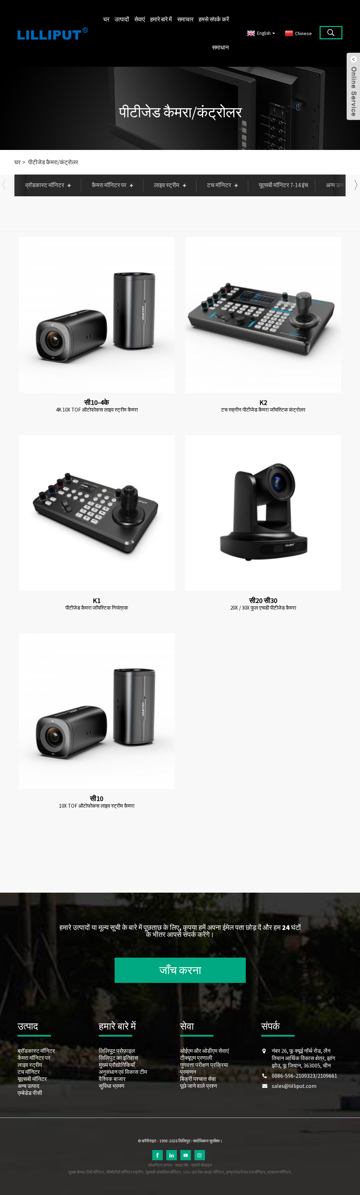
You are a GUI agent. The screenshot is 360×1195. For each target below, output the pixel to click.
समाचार (185, 19)
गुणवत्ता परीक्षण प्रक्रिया (204, 1064)
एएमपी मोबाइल (201, 1165)
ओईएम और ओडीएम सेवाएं (204, 1050)
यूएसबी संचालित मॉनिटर (163, 1172)
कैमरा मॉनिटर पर (109, 185)
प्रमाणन (188, 1071)
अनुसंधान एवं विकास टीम (123, 1071)
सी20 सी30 (263, 600)
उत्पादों (122, 19)
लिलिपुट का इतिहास (118, 1057)
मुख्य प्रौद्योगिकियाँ (117, 1064)
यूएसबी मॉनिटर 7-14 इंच (283, 185)
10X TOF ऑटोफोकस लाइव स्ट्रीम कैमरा (96, 806)
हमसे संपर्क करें (214, 19)
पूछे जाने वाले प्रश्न (198, 1085)
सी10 (96, 798)
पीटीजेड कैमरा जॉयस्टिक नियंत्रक (96, 608)
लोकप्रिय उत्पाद (160, 1165)
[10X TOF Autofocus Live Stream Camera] (97, 711)
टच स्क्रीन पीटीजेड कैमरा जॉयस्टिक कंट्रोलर (263, 410)
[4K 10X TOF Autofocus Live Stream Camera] (97, 315)
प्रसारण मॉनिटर (279, 1172)
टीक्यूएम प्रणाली (196, 1057)
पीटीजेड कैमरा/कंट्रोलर (180, 112)
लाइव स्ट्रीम (166, 185)
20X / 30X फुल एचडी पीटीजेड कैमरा (263, 608)
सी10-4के (96, 402)
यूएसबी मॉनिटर (32, 1078)
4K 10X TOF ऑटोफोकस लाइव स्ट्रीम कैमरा (97, 410)
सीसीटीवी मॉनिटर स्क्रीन (124, 1172)
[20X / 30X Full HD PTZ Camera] (263, 513)
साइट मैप (181, 1165)
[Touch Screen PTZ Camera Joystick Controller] (263, 315)
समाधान (220, 47)
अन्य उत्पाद (28, 1085)
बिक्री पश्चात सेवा (198, 1078)
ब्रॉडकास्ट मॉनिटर (44, 185)
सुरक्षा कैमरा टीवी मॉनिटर (86, 1172)
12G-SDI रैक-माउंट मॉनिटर (203, 1172)
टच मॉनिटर (219, 185)
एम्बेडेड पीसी (30, 1092)
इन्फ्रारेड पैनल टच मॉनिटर (245, 1172)
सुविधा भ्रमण (111, 1085)
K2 (263, 402)
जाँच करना (180, 970)
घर (106, 19)
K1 (97, 600)
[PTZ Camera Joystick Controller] (97, 513)
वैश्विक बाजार (112, 1078)
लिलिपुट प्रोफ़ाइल (117, 1050)
